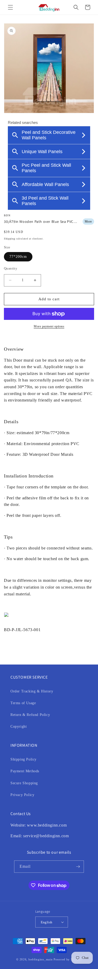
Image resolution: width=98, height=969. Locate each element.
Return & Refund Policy (30, 715)
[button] (10, 7)
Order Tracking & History (31, 691)
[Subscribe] (78, 866)
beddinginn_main (40, 959)
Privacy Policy (22, 795)
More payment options (49, 326)
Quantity (10, 268)
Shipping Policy (23, 759)
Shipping (9, 238)
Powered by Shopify (68, 959)
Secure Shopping (24, 783)
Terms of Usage (23, 703)
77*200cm (18, 257)
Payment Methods (24, 771)
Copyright (18, 726)
